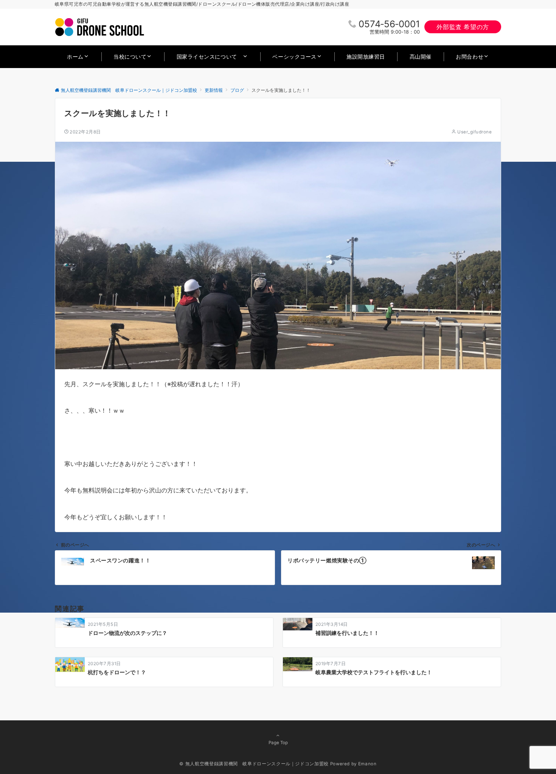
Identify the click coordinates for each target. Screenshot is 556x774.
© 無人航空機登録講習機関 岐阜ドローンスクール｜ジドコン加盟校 (253, 763)
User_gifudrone (474, 132)
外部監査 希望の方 (462, 27)
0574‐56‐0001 (389, 24)
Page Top (278, 742)
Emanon (367, 763)
